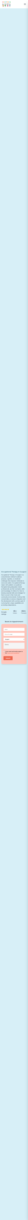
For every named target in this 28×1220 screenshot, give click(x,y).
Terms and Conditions (13, 653)
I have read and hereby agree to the (14, 652)
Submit (8, 658)
